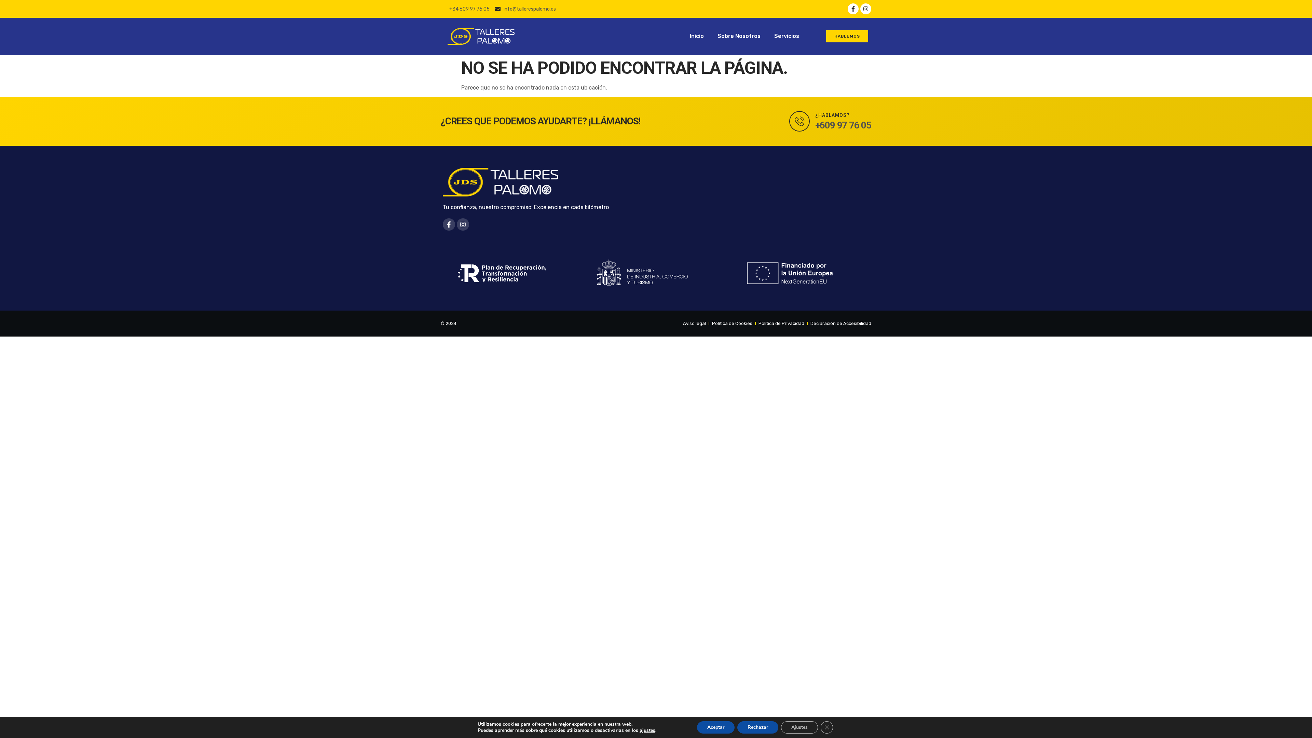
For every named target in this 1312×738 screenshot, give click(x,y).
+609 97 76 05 (843, 125)
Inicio (697, 36)
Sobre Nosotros (739, 36)
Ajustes (799, 727)
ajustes (647, 730)
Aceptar (715, 727)
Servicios (786, 36)
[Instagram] (865, 8)
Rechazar (758, 727)
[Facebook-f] (853, 8)
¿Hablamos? (832, 115)
